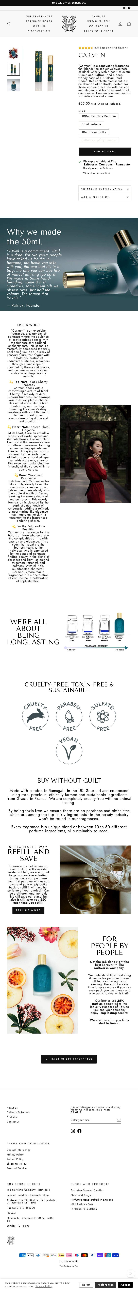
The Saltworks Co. (69, 1266)
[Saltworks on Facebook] (79, 1131)
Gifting (39, 26)
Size (82, 111)
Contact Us (98, 26)
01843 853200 (25, 1208)
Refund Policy (15, 1159)
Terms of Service (17, 1168)
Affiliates (12, 1117)
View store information (96, 173)
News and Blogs (81, 1195)
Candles (99, 16)
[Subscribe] (119, 1120)
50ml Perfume (91, 124)
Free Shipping (100, 104)
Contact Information (19, 1150)
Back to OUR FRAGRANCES (71, 1058)
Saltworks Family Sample (99, 140)
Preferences (105, 1285)
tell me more (28, 910)
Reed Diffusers (99, 21)
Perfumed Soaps (39, 21)
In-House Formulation (84, 1209)
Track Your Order (98, 31)
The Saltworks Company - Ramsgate (28, 1190)
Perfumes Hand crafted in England (92, 1200)
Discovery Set (39, 31)
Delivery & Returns (18, 1112)
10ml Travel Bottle (94, 132)
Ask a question (95, 197)
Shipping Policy (16, 1164)
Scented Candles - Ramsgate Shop (28, 1195)
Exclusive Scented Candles (87, 1190)
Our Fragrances (39, 16)
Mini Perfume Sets (82, 1204)
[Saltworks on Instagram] (73, 1131)
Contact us (13, 1122)
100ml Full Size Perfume (99, 116)
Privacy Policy (15, 1154)
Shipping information (102, 189)
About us (12, 1108)
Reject (86, 1285)
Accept (125, 1285)
